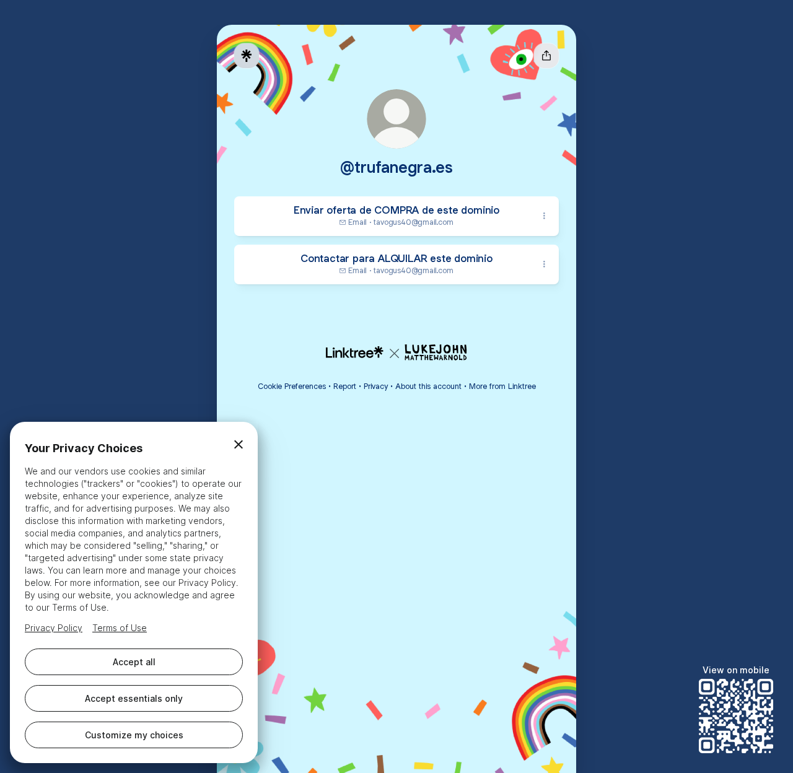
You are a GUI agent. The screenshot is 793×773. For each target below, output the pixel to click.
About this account (428, 386)
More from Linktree (502, 386)
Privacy (376, 386)
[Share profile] (546, 55)
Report (344, 386)
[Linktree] (246, 55)
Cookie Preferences (292, 386)
